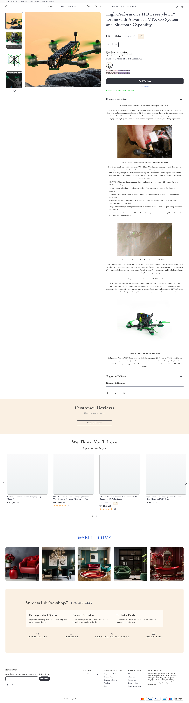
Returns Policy (109, 677)
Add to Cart (145, 81)
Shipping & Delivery (111, 680)
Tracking (107, 683)
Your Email (11, 678)
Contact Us (23, 1)
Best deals (73, 6)
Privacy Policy (34, 1)
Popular (60, 6)
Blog (7, 1)
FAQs (106, 686)
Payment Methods (110, 674)
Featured (131, 6)
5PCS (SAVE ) (112, 73)
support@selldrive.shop (90, 674)
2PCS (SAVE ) (112, 70)
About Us (14, 1)
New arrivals (117, 6)
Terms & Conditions (47, 1)
